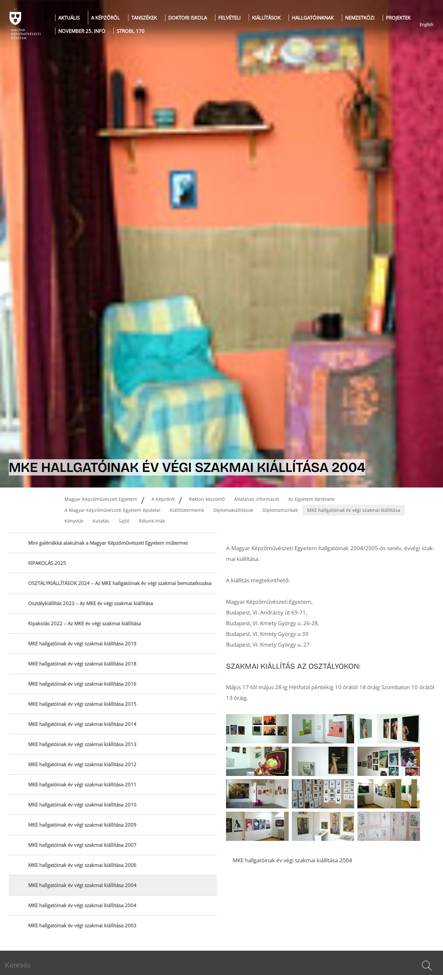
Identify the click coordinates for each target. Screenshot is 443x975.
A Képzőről (105, 17)
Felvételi (229, 17)
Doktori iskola (187, 17)
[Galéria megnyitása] (257, 728)
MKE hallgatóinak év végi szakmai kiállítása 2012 (82, 764)
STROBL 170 (131, 31)
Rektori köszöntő (207, 499)
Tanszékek (144, 17)
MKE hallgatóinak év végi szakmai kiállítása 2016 (82, 683)
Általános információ (256, 499)
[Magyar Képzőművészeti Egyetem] (24, 24)
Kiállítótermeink (187, 510)
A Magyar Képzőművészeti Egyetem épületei (113, 510)
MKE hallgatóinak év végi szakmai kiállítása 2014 (82, 724)
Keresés (426, 973)
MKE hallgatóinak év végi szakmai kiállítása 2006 (82, 865)
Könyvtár (74, 521)
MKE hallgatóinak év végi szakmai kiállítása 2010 (82, 804)
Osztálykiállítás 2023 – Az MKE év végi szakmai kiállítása (90, 603)
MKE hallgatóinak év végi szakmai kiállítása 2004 (82, 885)
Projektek (398, 17)
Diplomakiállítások (233, 510)
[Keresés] (427, 965)
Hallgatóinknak (313, 17)
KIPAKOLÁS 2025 (47, 563)
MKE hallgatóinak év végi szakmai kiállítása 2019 (82, 643)
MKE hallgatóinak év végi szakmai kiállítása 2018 (82, 663)
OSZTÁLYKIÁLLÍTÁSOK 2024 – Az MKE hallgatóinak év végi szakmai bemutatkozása (119, 583)
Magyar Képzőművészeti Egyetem (101, 499)
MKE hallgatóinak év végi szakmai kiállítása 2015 (82, 704)
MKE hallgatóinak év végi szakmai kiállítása (353, 510)
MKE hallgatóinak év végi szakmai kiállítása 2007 (82, 845)
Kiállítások (266, 17)
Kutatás (101, 521)
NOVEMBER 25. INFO (81, 31)
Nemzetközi (360, 17)
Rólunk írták (152, 521)
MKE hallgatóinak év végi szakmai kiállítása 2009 (82, 824)
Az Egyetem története (311, 499)
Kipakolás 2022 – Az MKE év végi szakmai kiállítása (84, 623)
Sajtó (124, 521)
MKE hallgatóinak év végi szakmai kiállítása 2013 (82, 744)
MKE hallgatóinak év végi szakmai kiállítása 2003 (82, 925)
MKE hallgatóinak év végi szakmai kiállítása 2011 (82, 784)
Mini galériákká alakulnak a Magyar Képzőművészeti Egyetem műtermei (108, 542)
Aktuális (69, 17)
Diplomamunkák (280, 510)
